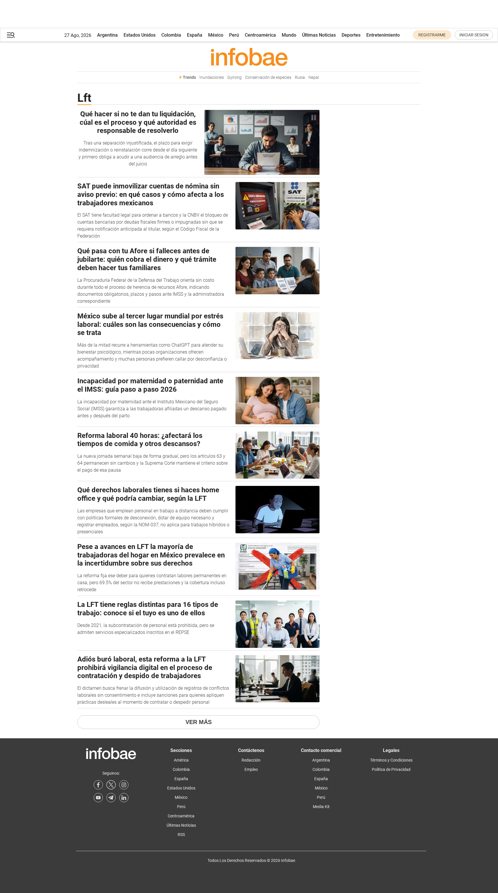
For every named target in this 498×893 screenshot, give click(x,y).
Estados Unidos (140, 35)
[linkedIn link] (123, 797)
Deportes (351, 35)
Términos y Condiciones (391, 760)
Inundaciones (211, 77)
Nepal (313, 77)
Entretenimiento (383, 35)
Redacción (251, 760)
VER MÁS (198, 722)
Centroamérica (260, 35)
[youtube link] (98, 797)
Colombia (171, 35)
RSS (181, 834)
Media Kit (321, 806)
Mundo (289, 35)
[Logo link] (249, 57)
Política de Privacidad (391, 769)
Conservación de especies (268, 77)
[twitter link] (111, 784)
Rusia (300, 77)
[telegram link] (111, 797)
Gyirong (234, 77)
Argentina (107, 35)
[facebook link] (98, 784)
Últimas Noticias (319, 35)
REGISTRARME (432, 35)
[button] (11, 35)
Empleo (251, 769)
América (181, 760)
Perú (234, 35)
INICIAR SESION (473, 35)
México (215, 35)
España (194, 35)
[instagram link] (123, 784)
